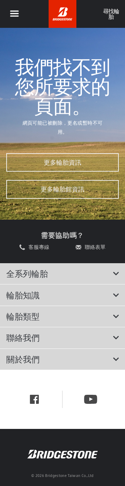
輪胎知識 (23, 295)
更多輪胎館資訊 (62, 189)
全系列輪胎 (27, 273)
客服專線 (38, 247)
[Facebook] (34, 399)
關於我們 (23, 359)
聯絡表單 (95, 247)
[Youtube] (90, 399)
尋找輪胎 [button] (111, 14)
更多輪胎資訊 (62, 162)
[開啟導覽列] (14, 14)
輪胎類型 (23, 316)
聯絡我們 (23, 337)
